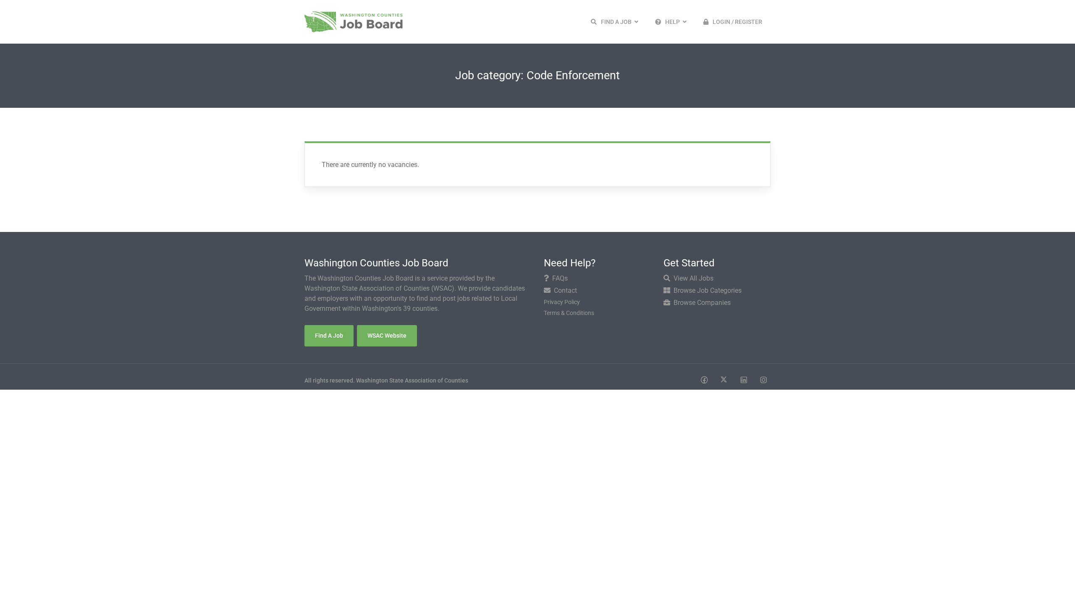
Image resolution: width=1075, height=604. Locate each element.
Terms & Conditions (569, 313)
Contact (565, 290)
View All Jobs (693, 278)
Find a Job (329, 335)
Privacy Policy (562, 302)
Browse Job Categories (708, 290)
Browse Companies (702, 303)
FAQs (560, 278)
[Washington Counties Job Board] (353, 21)
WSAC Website (386, 335)
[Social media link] (704, 379)
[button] (614, 21)
